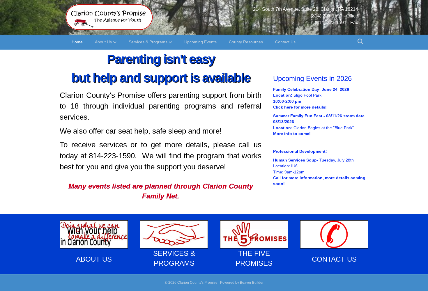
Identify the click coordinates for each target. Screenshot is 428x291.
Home (77, 42)
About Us (103, 42)
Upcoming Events (200, 42)
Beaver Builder (251, 283)
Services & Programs (148, 42)
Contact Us (285, 42)
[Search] (358, 41)
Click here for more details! (300, 107)
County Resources (246, 42)
